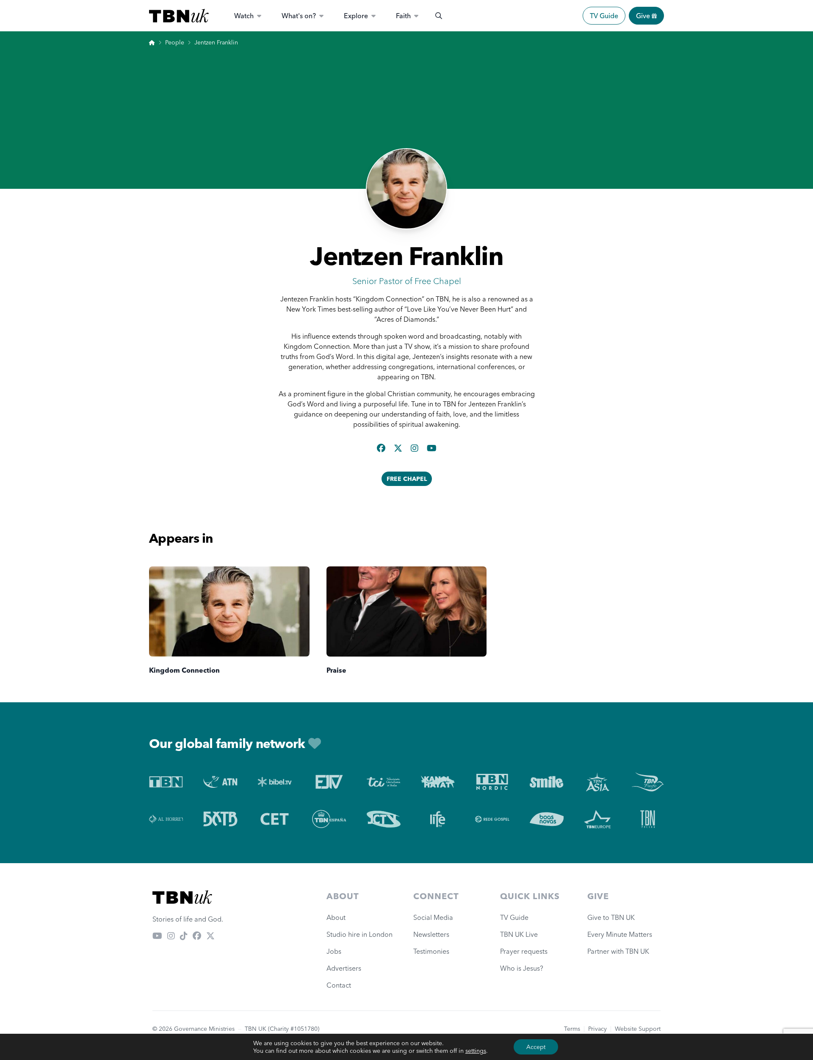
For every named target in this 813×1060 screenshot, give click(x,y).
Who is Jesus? (523, 968)
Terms (572, 1028)
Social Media (433, 917)
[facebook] (382, 448)
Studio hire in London (359, 934)
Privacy (597, 1028)
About (336, 917)
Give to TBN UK (611, 917)
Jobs (333, 951)
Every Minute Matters (619, 934)
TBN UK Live (519, 934)
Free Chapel (407, 479)
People (174, 42)
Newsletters (431, 934)
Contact (338, 985)
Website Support (638, 1028)
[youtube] (432, 448)
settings (475, 1050)
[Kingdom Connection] (229, 611)
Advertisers (343, 968)
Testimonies (431, 951)
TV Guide (604, 15)
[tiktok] (184, 936)
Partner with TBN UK (618, 951)
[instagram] (415, 448)
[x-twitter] (399, 448)
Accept (535, 1047)
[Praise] (406, 611)
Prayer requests (524, 951)
